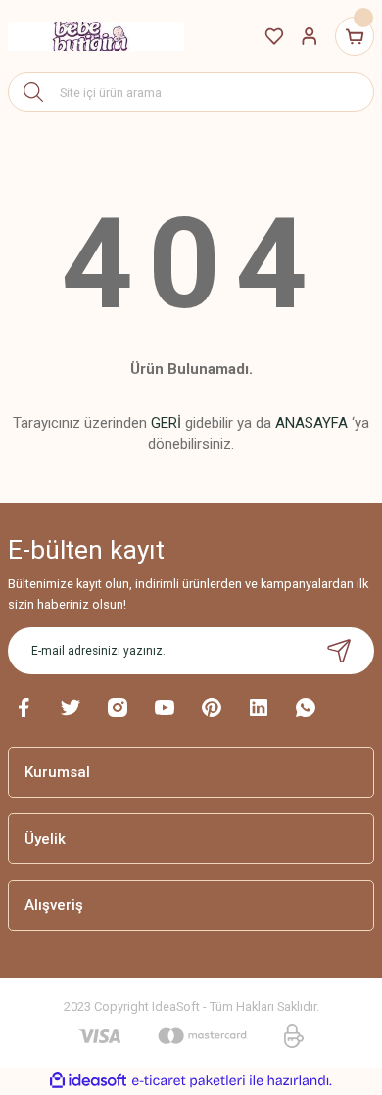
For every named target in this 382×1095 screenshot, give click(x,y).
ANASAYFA (311, 423)
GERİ (166, 423)
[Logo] (96, 36)
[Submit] (339, 650)
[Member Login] (309, 36)
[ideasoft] (88, 1081)
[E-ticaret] (188, 1080)
